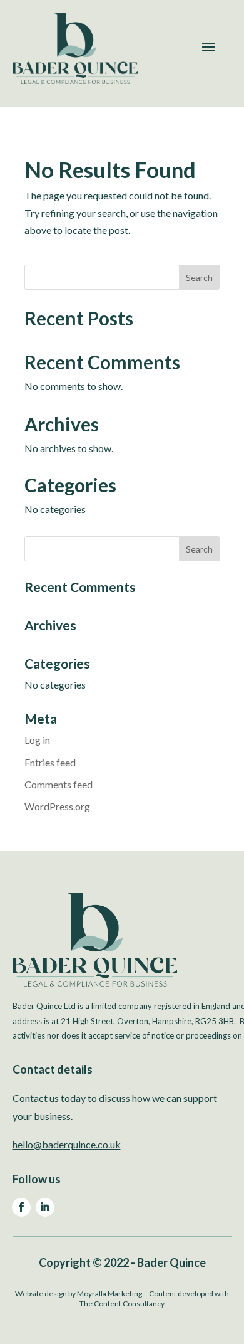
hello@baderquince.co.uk (67, 1144)
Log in (37, 740)
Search (199, 277)
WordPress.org (57, 806)
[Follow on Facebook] (21, 1207)
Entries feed (50, 762)
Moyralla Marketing (109, 1293)
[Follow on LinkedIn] (45, 1207)
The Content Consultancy (122, 1303)
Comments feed (58, 784)
